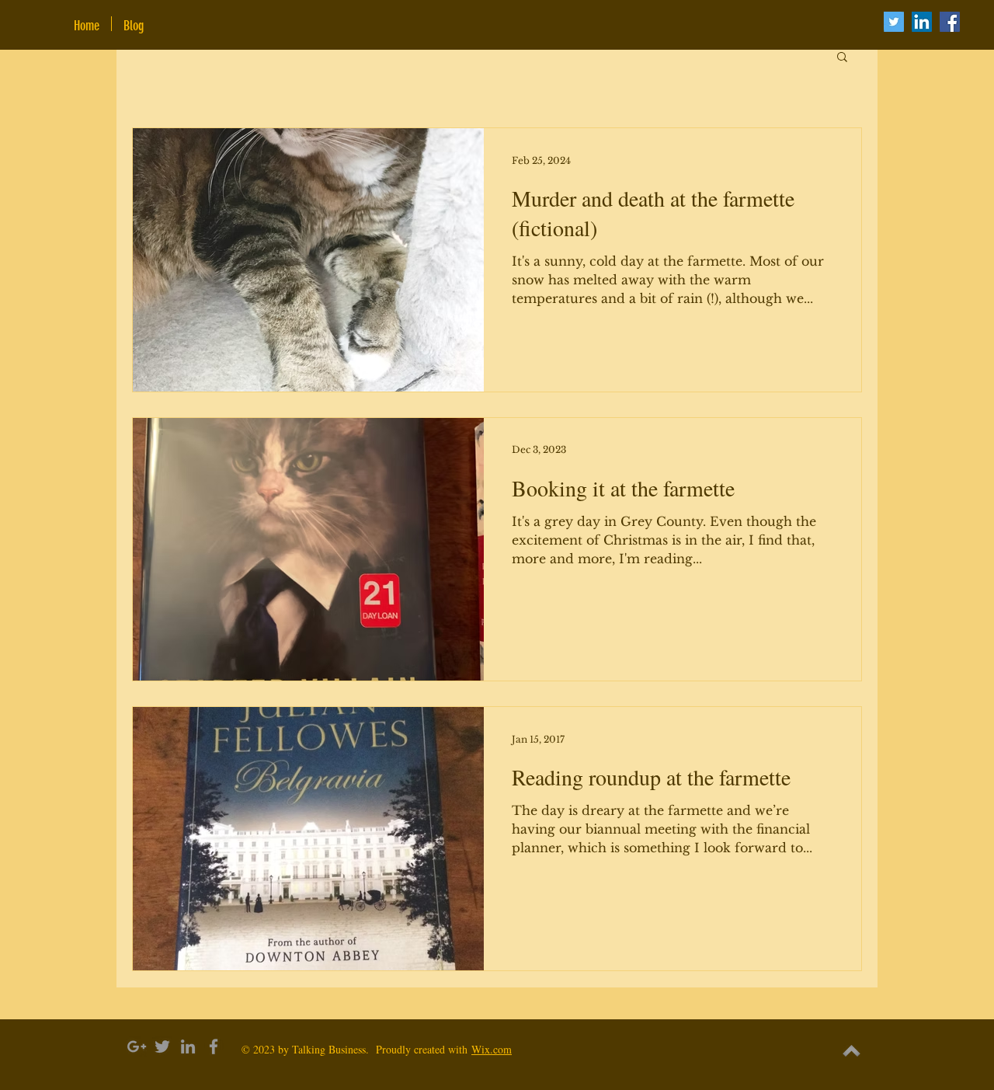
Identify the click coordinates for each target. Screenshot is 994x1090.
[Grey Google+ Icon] (137, 1046)
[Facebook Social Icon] (950, 22)
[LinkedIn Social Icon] (922, 22)
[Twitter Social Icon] (894, 22)
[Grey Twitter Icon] (162, 1046)
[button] (842, 58)
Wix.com (491, 1049)
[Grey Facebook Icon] (213, 1046)
